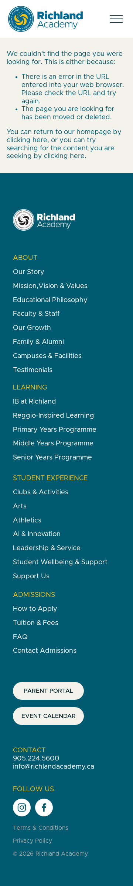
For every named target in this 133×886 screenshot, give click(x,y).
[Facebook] (44, 807)
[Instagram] (22, 807)
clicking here (27, 140)
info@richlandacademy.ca (53, 766)
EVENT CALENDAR (48, 716)
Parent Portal (48, 691)
